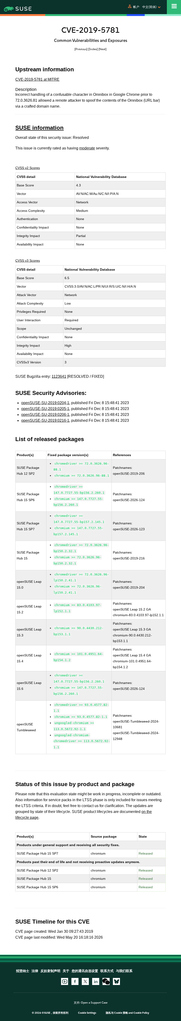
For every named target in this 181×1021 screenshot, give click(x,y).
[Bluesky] (116, 981)
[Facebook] (74, 981)
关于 (66, 971)
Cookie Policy (141, 1012)
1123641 (59, 376)
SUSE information (39, 128)
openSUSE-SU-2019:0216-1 (45, 420)
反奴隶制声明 (50, 971)
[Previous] (80, 49)
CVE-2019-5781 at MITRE (37, 79)
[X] (85, 981)
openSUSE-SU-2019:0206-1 (45, 415)
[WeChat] (106, 981)
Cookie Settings (87, 1012)
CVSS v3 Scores (27, 260)
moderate (87, 148)
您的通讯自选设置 (85, 971)
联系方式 (107, 971)
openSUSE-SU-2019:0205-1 (45, 409)
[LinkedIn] (95, 981)
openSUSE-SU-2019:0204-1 (45, 403)
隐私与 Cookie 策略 (117, 1012)
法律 (35, 971)
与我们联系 (124, 971)
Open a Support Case (94, 1002)
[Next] (103, 49)
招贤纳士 (22, 971)
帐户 (136, 7)
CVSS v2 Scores (27, 168)
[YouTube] (64, 981)
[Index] (93, 49)
